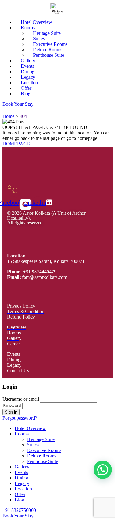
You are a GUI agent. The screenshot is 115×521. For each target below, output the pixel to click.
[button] (103, 470)
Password (11, 405)
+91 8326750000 (19, 510)
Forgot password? (19, 418)
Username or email (20, 399)
